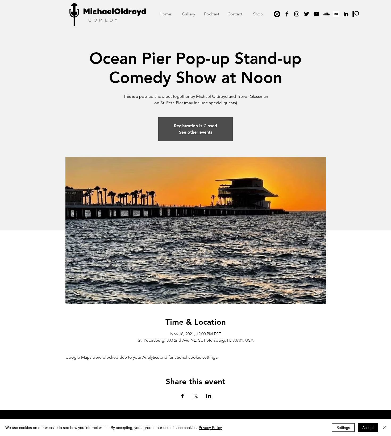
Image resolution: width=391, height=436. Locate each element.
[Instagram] (296, 14)
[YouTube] (316, 14)
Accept (368, 427)
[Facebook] (287, 14)
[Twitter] (306, 14)
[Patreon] (355, 14)
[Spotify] (277, 14)
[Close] (384, 427)
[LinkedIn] (346, 14)
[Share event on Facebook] (182, 396)
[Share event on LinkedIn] (208, 396)
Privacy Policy (210, 427)
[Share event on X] (195, 396)
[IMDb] (336, 14)
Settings (343, 427)
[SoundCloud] (326, 14)
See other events (195, 132)
